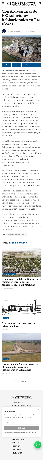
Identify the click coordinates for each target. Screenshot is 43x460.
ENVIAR (21, 428)
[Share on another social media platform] (36, 65)
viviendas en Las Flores (16, 235)
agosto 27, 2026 (8, 373)
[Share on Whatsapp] (27, 65)
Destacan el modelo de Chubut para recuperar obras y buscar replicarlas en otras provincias (21, 282)
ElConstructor (15, 31)
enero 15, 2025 (30, 31)
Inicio (6, 318)
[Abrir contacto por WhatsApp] (37, 444)
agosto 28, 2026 (8, 288)
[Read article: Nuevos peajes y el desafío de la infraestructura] (21, 306)
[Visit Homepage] (21, 3)
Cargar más (22, 381)
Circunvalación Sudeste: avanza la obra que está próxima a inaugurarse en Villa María (20, 367)
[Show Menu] (3, 3)
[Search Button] (40, 3)
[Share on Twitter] (17, 65)
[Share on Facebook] (6, 65)
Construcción (9, 274)
